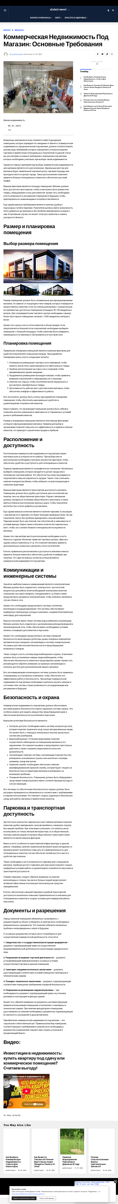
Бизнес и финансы (40, 18)
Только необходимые (46, 1198)
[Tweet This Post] (102, 54)
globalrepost (17, 54)
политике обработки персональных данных (28, 1194)
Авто (57, 18)
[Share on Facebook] (98, 54)
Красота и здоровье (75, 18)
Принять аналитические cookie (24, 1198)
